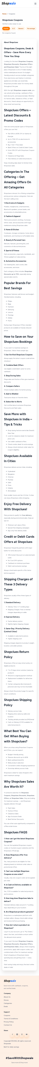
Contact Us (8, 1025)
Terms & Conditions (11, 1019)
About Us (7, 997)
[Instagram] (17, 1035)
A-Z (13, 28)
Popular (6, 28)
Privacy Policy (9, 1022)
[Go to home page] (9, 3)
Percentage (31, 28)
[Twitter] (22, 1035)
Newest (20, 28)
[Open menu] (35, 4)
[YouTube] (26, 1035)
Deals (6, 1006)
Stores (6, 1000)
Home (4, 14)
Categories (8, 1003)
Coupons (7, 1015)
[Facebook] (12, 1035)
